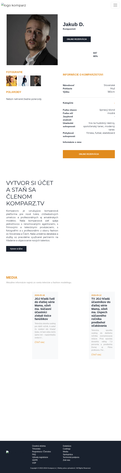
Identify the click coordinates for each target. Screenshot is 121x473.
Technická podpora (71, 457)
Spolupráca (68, 454)
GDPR (35, 460)
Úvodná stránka (39, 446)
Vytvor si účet (16, 249)
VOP (34, 463)
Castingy (66, 449)
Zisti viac (66, 460)
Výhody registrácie (40, 457)
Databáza (67, 446)
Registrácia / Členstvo (41, 452)
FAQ (34, 454)
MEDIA (11, 277)
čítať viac (40, 342)
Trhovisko (36, 449)
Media (65, 452)
